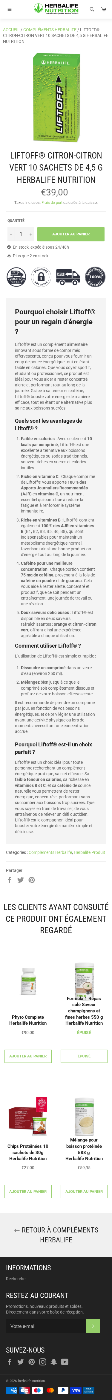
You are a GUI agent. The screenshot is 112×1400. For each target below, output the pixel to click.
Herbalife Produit (89, 852)
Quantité (15, 221)
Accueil (11, 29)
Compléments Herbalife (49, 29)
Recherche (15, 1278)
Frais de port (52, 202)
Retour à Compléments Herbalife (59, 1235)
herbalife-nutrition (31, 1381)
